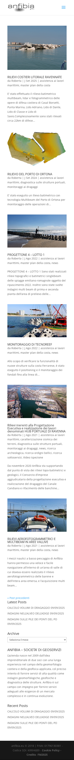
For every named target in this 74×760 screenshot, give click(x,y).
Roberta (16, 81)
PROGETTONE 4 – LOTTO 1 (26, 255)
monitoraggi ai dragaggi (22, 187)
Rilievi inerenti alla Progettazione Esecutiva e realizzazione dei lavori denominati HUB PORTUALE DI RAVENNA (36, 428)
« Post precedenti (18, 598)
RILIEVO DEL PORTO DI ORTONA (29, 174)
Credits (31, 754)
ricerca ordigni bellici (38, 453)
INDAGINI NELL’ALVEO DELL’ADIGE (28, 613)
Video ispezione (33, 457)
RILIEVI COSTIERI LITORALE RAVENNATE (34, 77)
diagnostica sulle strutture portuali (42, 182)
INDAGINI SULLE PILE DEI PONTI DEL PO (32, 619)
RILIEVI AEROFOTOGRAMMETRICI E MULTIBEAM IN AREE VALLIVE (31, 540)
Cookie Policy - (51, 750)
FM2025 (43, 754)
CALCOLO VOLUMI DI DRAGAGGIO (28, 608)
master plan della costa (35, 85)
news (55, 263)
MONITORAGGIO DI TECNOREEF (29, 344)
